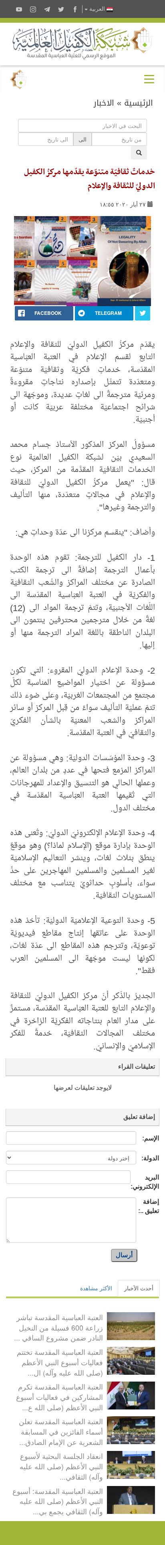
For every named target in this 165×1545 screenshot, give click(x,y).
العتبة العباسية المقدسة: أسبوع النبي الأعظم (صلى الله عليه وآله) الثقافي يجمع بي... (57, 1501)
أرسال (124, 1255)
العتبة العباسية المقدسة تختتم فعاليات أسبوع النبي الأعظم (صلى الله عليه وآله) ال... (60, 1361)
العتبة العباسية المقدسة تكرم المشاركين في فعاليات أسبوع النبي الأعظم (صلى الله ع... (59, 1396)
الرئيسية (138, 102)
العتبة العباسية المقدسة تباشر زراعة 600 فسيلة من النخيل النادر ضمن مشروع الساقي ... (58, 1327)
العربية (97, 9)
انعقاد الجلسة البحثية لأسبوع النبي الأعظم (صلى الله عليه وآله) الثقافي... (61, 1466)
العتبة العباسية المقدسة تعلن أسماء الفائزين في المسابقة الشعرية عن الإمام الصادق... (61, 1431)
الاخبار (104, 102)
